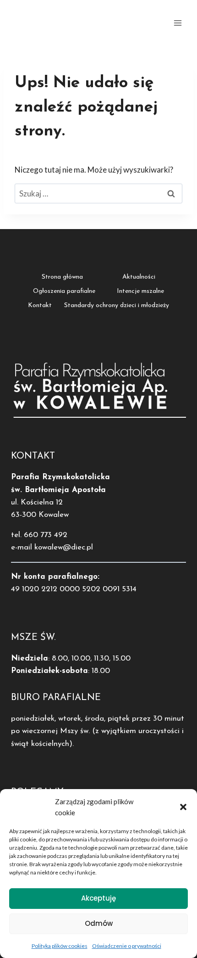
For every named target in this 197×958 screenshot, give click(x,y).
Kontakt (40, 305)
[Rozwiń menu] (177, 23)
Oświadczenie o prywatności (126, 945)
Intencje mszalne (140, 291)
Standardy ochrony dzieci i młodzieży (116, 305)
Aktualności (138, 277)
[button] (183, 807)
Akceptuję (98, 898)
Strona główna (62, 277)
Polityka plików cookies (60, 945)
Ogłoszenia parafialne (64, 291)
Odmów (99, 923)
